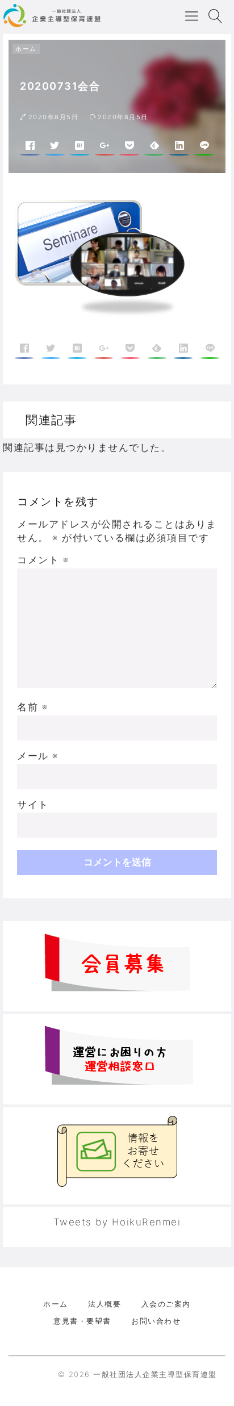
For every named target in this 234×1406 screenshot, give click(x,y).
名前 (32, 707)
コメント (43, 560)
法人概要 (104, 1303)
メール (37, 755)
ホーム (26, 49)
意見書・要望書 (82, 1320)
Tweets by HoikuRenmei (117, 1222)
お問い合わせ (156, 1320)
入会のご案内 (166, 1303)
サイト (33, 804)
